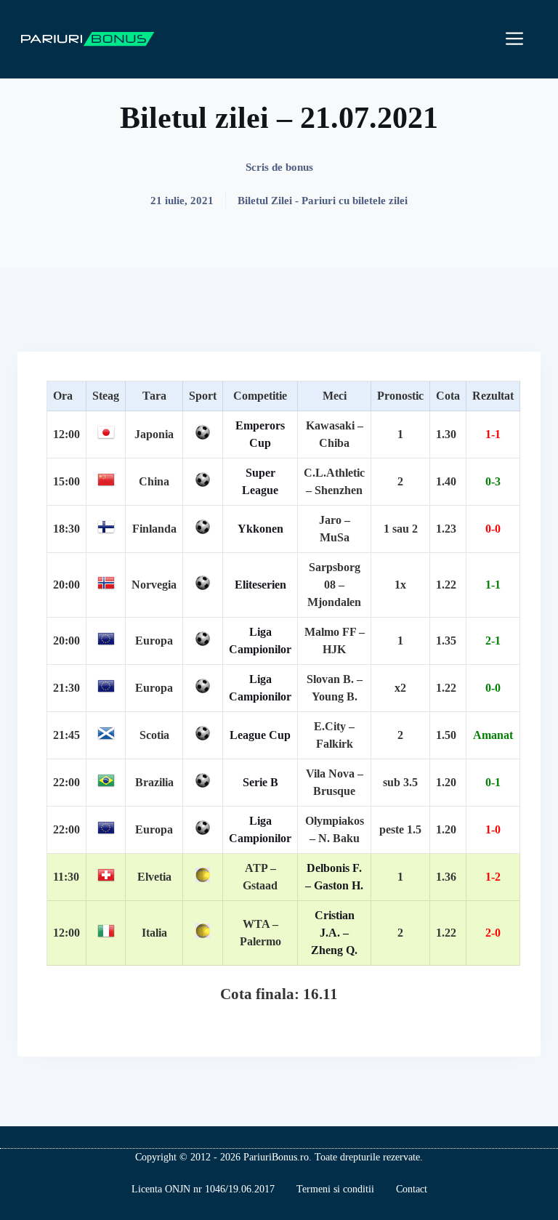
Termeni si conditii (335, 1189)
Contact (411, 1189)
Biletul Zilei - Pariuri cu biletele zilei (323, 200)
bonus (299, 167)
